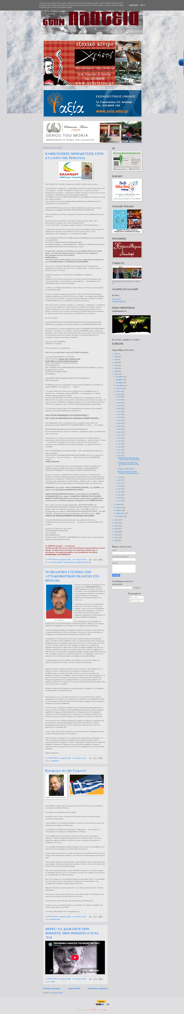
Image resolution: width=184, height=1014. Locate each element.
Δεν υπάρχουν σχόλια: (80, 559)
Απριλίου (119, 507)
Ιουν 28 (120, 403)
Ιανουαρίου (119, 516)
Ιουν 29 (120, 400)
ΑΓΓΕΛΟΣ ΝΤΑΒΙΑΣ (57, 562)
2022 (116, 362)
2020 (116, 368)
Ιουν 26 (120, 408)
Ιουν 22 (120, 420)
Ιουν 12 (120, 450)
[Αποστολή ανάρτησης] (89, 559)
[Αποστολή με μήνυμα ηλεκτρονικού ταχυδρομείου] (94, 560)
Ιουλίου (118, 391)
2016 (116, 523)
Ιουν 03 (120, 495)
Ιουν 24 (120, 414)
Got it (142, 5)
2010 (116, 540)
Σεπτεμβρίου (120, 385)
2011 (116, 537)
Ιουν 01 (120, 501)
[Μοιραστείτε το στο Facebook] (100, 560)
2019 (116, 371)
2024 (116, 356)
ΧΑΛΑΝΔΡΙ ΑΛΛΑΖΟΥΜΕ (83, 562)
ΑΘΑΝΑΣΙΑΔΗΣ (69, 562)
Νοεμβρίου (119, 379)
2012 (116, 535)
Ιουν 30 (120, 397)
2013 (116, 532)
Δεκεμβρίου (120, 376)
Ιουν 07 (120, 483)
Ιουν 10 (120, 455)
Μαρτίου (119, 510)
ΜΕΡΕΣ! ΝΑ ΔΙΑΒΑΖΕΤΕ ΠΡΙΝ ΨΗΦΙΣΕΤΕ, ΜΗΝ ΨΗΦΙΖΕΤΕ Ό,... (129, 472)
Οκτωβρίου (119, 382)
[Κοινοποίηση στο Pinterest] (102, 560)
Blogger (104, 1009)
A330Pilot (93, 1009)
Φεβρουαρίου (120, 513)
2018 (116, 374)
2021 (116, 365)
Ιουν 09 (120, 477)
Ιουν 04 (120, 492)
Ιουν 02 (120, 498)
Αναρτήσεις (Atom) (57, 992)
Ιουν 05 (120, 489)
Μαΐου (118, 504)
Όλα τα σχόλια (135, 601)
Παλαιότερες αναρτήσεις (98, 988)
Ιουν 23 (120, 417)
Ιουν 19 (120, 429)
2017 (116, 520)
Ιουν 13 (120, 447)
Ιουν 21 (120, 423)
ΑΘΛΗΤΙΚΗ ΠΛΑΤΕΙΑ (119, 302)
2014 (116, 529)
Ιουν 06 (120, 486)
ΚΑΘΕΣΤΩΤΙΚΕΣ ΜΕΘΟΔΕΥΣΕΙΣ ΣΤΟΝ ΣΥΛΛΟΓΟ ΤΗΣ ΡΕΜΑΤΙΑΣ (74, 155)
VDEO (53, 982)
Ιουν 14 (120, 444)
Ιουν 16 (120, 438)
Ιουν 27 (120, 405)
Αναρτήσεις (134, 597)
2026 (116, 354)
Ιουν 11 (120, 452)
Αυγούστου (119, 388)
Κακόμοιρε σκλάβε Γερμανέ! (65, 770)
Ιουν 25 (120, 411)
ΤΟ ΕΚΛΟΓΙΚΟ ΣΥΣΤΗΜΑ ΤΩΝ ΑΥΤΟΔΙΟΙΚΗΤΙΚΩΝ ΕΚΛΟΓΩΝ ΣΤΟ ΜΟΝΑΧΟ (72, 576)
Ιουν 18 (120, 432)
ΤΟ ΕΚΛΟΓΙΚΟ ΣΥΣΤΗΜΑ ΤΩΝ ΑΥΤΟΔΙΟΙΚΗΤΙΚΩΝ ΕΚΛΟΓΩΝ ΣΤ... (128, 464)
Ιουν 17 (120, 435)
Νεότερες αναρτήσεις (52, 988)
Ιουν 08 (120, 480)
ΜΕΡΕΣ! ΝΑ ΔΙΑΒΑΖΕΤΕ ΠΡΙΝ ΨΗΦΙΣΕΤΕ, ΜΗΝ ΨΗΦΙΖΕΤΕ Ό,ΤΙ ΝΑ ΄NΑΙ (72, 933)
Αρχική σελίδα (74, 988)
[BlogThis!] (96, 560)
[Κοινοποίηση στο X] (98, 560)
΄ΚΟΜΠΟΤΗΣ (55, 761)
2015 (116, 526)
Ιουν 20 (120, 426)
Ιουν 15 (120, 441)
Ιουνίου (118, 394)
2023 (116, 359)
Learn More (133, 5)
